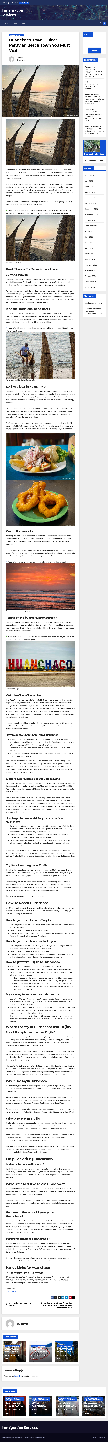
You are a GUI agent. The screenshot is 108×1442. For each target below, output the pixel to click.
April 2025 (89, 254)
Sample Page (19, 23)
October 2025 (90, 220)
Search (87, 34)
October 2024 (90, 276)
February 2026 (91, 198)
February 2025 (91, 265)
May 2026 (89, 181)
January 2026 (90, 203)
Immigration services (16, 35)
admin (21, 57)
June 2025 (89, 242)
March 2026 (90, 192)
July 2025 (89, 237)
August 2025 (90, 231)
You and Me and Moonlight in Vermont (22, 1304)
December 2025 (91, 209)
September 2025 (91, 226)
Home (6, 23)
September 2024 (92, 282)
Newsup (32, 1437)
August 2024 (90, 287)
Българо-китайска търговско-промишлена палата (93, 311)
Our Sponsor (11, 1291)
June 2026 (89, 175)
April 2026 (89, 187)
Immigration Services (20, 1427)
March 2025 (90, 259)
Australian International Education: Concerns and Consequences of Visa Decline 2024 (56, 1305)
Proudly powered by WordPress (12, 1437)
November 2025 (91, 215)
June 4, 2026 (12, 1409)
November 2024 (91, 270)
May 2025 (89, 248)
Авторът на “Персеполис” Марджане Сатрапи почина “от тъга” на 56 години (93, 71)
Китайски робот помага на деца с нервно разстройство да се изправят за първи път (94, 99)
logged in (18, 1376)
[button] (100, 23)
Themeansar (41, 1437)
